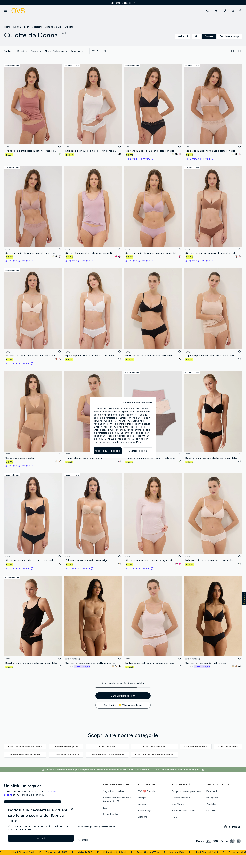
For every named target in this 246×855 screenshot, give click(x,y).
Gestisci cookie (137, 450)
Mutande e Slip (53, 26)
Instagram (212, 797)
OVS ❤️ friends (146, 791)
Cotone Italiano (181, 797)
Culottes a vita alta (154, 746)
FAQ (68, 852)
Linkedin (211, 810)
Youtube (211, 803)
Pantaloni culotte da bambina (107, 754)
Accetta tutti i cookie (108, 450)
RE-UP (175, 816)
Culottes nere (107, 746)
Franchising (144, 810)
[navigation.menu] (6, 11)
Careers (142, 803)
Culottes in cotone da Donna (25, 746)
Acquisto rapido (33, 139)
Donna (17, 26)
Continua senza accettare (137, 402)
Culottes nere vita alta (66, 754)
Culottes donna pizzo (66, 746)
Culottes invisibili (228, 746)
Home (7, 26)
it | (234, 826)
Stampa (142, 797)
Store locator (111, 814)
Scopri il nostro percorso (186, 791)
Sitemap (83, 839)
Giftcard (142, 816)
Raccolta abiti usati (183, 810)
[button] (216, 10)
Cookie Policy (135, 441)
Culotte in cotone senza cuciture (154, 754)
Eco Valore (178, 803)
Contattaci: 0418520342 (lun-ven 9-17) (118, 799)
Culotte (69, 26)
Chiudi (237, 852)
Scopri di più (191, 769)
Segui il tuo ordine (114, 791)
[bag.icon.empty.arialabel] (240, 10)
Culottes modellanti (195, 746)
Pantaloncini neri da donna (25, 754)
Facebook (212, 791)
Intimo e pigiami (33, 26)
